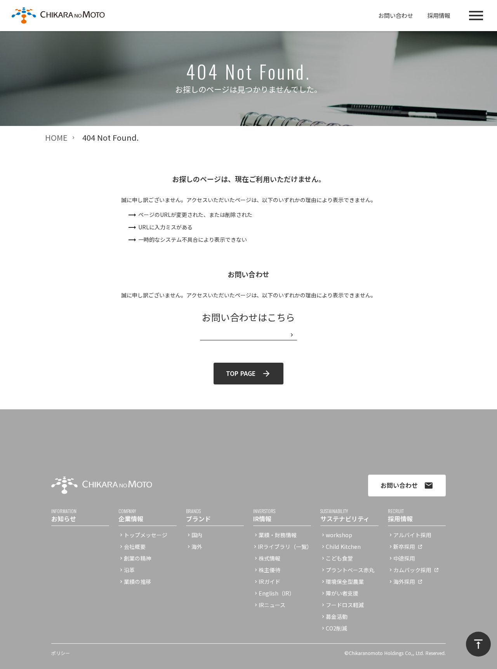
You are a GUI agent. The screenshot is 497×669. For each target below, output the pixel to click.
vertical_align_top (478, 644)
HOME (56, 137)
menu (476, 15)
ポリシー (60, 653)
